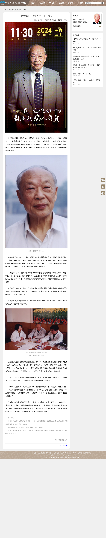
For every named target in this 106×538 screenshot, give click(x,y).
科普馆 (70, 3)
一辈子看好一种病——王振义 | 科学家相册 (86, 81)
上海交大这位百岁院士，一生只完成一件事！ (87, 49)
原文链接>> (63, 445)
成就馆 (61, 3)
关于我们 (80, 453)
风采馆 (42, 3)
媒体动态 (11, 10)
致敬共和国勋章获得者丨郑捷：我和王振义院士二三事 (87, 57)
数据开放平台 (87, 453)
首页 (33, 3)
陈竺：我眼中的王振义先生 (83, 74)
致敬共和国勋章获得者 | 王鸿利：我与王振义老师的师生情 (86, 66)
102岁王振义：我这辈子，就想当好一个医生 (87, 40)
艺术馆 (51, 3)
